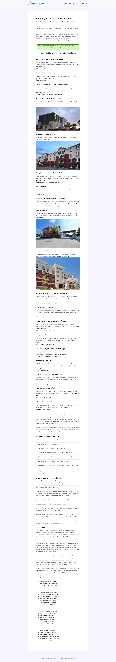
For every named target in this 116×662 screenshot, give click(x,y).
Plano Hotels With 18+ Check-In (47, 634)
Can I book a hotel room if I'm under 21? (48, 440)
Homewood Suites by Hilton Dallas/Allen (49, 374)
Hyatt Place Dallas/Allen (44, 360)
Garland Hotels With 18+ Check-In (48, 609)
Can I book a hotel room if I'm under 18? (48, 444)
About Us (75, 3)
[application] (78, 3)
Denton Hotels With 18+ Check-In (47, 600)
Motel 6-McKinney (42, 210)
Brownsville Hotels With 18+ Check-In (48, 592)
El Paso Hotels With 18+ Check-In (47, 602)
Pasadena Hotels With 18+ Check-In (48, 632)
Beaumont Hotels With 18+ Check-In (48, 590)
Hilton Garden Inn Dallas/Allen (46, 388)
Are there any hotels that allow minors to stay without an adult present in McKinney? (56, 473)
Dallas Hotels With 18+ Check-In (47, 598)
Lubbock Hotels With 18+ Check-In (48, 621)
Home (65, 3)
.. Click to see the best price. (47, 78)
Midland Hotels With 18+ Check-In (48, 628)
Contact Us (84, 3)
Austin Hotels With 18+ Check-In (47, 588)
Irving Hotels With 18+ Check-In (47, 615)
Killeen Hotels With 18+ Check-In (47, 617)
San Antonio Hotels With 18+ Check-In (49, 636)
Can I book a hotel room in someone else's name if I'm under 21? (54, 461)
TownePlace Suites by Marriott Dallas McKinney (52, 293)
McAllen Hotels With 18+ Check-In (48, 624)
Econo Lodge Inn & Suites (44, 307)
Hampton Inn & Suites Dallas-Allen (47, 335)
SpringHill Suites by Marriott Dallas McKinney (51, 173)
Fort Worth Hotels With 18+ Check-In (48, 604)
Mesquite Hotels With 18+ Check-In (48, 626)
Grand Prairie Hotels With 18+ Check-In (49, 611)
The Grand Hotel (41, 187)
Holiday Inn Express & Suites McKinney (48, 98)
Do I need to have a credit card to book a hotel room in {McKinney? (55, 452)
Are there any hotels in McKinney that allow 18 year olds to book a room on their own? (58, 466)
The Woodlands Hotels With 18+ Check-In (49, 638)
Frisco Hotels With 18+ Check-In (47, 607)
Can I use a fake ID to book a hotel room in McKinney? (51, 448)
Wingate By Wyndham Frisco (45, 402)
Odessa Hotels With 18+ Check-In (47, 630)
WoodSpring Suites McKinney (45, 134)
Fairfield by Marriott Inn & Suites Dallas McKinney (52, 85)
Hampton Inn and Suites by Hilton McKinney (50, 198)
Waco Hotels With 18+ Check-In (47, 640)
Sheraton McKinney (42, 73)
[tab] (58, 440)
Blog (70, 3)
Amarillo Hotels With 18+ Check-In (48, 583)
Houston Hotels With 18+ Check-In (48, 613)
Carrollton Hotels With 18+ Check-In (48, 594)
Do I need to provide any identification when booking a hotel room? (55, 457)
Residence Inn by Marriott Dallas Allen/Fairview (51, 321)
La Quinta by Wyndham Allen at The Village (50, 349)
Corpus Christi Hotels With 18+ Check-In (49, 596)
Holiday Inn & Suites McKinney (46, 251)
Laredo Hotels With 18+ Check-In (47, 619)
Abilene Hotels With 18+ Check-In (47, 581)
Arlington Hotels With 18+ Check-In (48, 585)
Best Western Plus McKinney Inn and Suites (50, 59)
